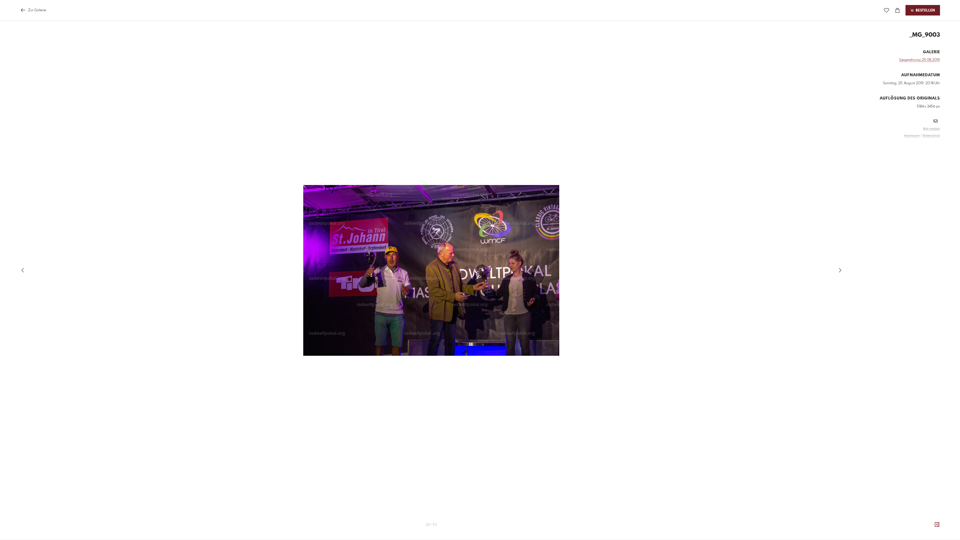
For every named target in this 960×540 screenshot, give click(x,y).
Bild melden (931, 129)
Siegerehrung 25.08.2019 (919, 60)
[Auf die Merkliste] (887, 10)
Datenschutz (931, 135)
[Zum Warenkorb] (897, 10)
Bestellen (924, 10)
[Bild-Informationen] (937, 525)
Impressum (912, 135)
